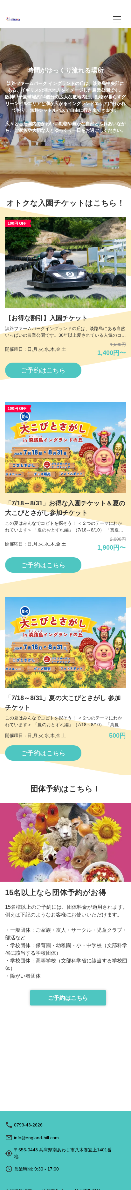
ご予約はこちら (68, 998)
